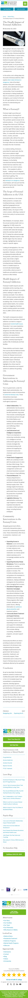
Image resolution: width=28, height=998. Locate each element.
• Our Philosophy (8, 927)
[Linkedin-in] (17, 984)
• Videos (5, 959)
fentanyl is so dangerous (13, 180)
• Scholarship (7, 961)
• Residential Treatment (10, 938)
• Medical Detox (8, 936)
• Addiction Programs (9, 941)
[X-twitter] (10, 984)
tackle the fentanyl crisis (11, 394)
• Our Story (6, 920)
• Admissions (7, 952)
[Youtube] (20, 984)
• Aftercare (6, 945)
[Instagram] (14, 984)
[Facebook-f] (7, 984)
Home (4, 16)
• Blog (5, 956)
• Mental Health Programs (11, 943)
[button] (25, 4)
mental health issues (17, 324)
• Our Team (6, 925)
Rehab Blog (11, 16)
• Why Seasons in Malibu (10, 930)
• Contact (6, 954)
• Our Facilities (7, 923)
